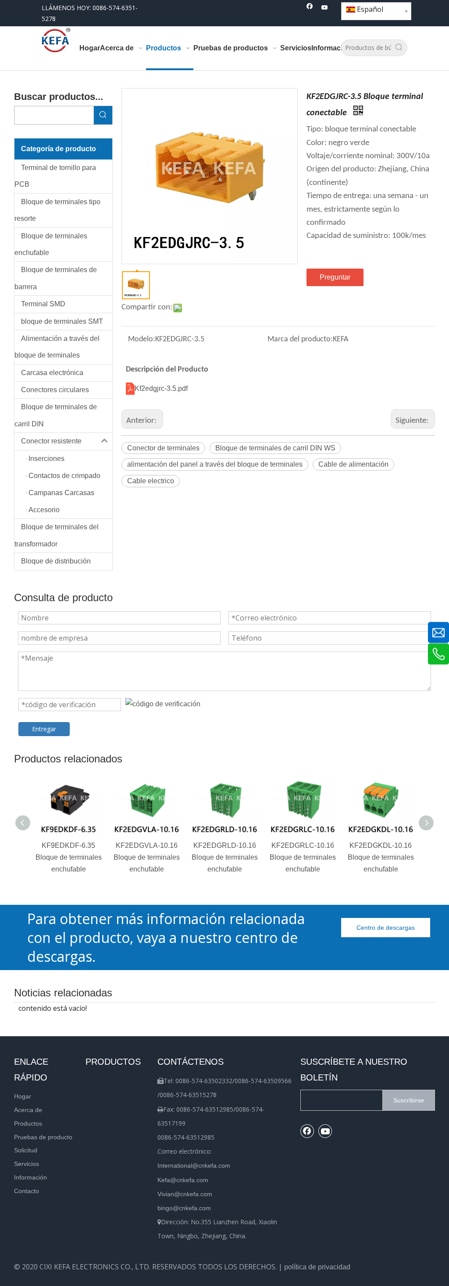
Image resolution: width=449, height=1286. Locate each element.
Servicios (26, 1163)
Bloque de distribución (56, 561)
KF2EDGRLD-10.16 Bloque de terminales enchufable (225, 857)
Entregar (44, 729)
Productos (28, 1123)
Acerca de (28, 1109)
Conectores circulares (55, 389)
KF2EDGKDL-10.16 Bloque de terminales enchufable (381, 857)
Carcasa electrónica (52, 372)
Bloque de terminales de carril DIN (55, 415)
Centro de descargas (385, 927)
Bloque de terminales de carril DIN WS (275, 448)
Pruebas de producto (43, 1137)
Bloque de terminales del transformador (56, 535)
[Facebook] (309, 8)
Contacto (26, 1190)
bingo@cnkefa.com (184, 1208)
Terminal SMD (43, 304)
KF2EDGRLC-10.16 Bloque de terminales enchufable (303, 857)
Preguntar (335, 277)
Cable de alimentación (353, 464)
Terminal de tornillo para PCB (55, 176)
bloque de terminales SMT (62, 321)
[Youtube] (324, 8)
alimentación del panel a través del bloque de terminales (215, 464)
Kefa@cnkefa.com (182, 1179)
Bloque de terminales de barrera (55, 278)
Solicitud (25, 1150)
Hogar (22, 1096)
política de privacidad (317, 1267)
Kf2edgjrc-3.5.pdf (161, 388)
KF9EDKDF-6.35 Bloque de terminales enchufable (69, 857)
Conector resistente (51, 441)
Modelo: (141, 339)
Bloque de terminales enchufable (50, 244)
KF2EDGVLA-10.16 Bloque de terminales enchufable (147, 857)
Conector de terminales (163, 448)
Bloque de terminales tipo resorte (57, 210)
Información (30, 1177)
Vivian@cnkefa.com (184, 1193)
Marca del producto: (300, 339)
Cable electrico (150, 481)
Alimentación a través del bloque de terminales (57, 347)
